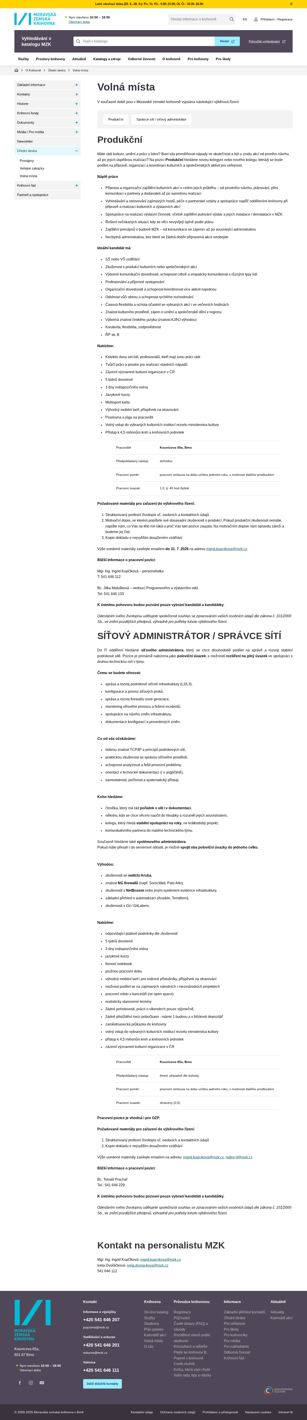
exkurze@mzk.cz (95, 1352)
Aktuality (277, 1312)
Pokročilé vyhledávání (264, 41)
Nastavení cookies (258, 1412)
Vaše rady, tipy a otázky (192, 1375)
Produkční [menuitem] (115, 119)
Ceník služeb (184, 1364)
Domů (16, 70)
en (245, 19)
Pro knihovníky (235, 1335)
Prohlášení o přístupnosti (220, 1412)
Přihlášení (267, 19)
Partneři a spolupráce (32, 195)
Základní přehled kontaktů (244, 1312)
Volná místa (80, 70)
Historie (22, 104)
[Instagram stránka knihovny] (30, 1383)
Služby (23, 59)
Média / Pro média (30, 132)
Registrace (285, 19)
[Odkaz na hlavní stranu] (35, 24)
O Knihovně (33, 70)
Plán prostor (153, 1329)
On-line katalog (156, 1312)
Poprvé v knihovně (188, 1358)
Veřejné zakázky (32, 168)
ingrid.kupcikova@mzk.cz (226, 549)
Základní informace (31, 85)
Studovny (151, 1323)
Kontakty (23, 94)
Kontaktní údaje (142, 1412)
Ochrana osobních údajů (177, 1412)
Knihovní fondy (28, 113)
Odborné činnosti (141, 59)
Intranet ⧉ (285, 1412)
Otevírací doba (79, 22)
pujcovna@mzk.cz (96, 1327)
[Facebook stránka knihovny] (19, 1383)
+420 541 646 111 (101, 1370)
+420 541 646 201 (101, 1345)
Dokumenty (25, 122)
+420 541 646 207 (101, 1319)
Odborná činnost (237, 1352)
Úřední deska (56, 70)
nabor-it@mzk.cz (239, 1157)
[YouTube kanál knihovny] (41, 1383)
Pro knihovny (198, 59)
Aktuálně (79, 59)
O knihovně (171, 59)
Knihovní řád (26, 185)
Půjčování (182, 1318)
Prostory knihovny (50, 59)
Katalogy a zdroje (107, 59)
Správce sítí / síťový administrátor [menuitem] (161, 119)
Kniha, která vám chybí (192, 1369)
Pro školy (223, 59)
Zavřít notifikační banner (291, 4)
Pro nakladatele (236, 1346)
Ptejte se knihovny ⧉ (190, 1352)
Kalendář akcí (155, 1335)
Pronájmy (27, 161)
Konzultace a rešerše (190, 1346)
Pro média (232, 1341)
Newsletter (25, 141)
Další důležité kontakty (102, 1383)
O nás (149, 1346)
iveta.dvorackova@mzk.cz (147, 1265)
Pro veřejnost (234, 1323)
